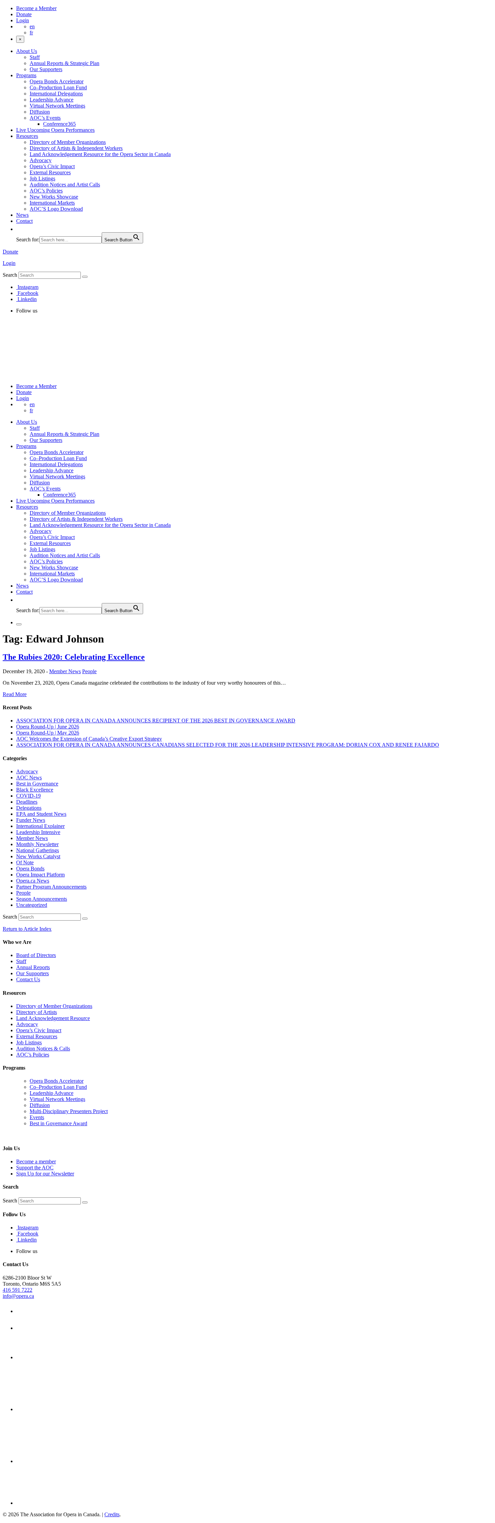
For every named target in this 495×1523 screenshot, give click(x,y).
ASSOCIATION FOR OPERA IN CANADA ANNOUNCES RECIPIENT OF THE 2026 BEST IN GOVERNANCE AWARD (155, 720)
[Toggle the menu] (19, 624)
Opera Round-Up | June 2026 (47, 726)
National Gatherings (37, 850)
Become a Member (36, 8)
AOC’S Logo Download (56, 209)
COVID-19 (28, 796)
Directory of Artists (36, 1012)
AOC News (29, 777)
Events (37, 1117)
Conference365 (59, 124)
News (22, 215)
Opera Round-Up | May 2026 (47, 733)
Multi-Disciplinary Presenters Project (69, 1111)
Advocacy (41, 160)
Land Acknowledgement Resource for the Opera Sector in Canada (100, 154)
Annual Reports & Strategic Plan (64, 63)
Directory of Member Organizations (68, 142)
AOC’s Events (45, 118)
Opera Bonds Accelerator (57, 81)
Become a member (36, 1161)
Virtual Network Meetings (57, 106)
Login (22, 20)
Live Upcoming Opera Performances (55, 130)
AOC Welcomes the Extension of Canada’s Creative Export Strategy (89, 739)
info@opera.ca (18, 1296)
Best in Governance (37, 783)
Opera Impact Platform (40, 874)
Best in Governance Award (58, 1123)
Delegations (28, 808)
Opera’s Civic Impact (52, 166)
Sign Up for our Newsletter (45, 1173)
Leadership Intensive (38, 832)
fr (31, 32)
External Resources (50, 172)
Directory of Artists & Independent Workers (76, 148)
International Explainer (40, 826)
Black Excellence (34, 790)
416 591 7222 (17, 1290)
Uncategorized (31, 905)
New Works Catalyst (38, 856)
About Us (26, 51)
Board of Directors (36, 955)
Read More (15, 694)
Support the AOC (35, 1167)
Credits (112, 1514)
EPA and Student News (41, 814)
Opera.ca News (32, 881)
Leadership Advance (51, 99)
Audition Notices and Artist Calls (65, 184)
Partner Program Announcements (51, 887)
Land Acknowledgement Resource (53, 1018)
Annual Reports (33, 967)
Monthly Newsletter (37, 844)
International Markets (52, 203)
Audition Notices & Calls (43, 1048)
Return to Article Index (27, 929)
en (32, 26)
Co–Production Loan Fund (58, 87)
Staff (35, 57)
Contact (24, 221)
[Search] (85, 277)
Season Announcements (41, 899)
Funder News (30, 820)
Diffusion (40, 112)
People (89, 671)
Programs (26, 75)
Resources (27, 136)
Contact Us (28, 979)
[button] (19, 229)
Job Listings (42, 178)
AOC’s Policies (46, 190)
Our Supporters (46, 69)
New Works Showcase (54, 197)
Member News (65, 671)
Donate (24, 14)
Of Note (25, 862)
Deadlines (26, 802)
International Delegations (56, 93)
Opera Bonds (30, 868)
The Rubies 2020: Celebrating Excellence (74, 657)
